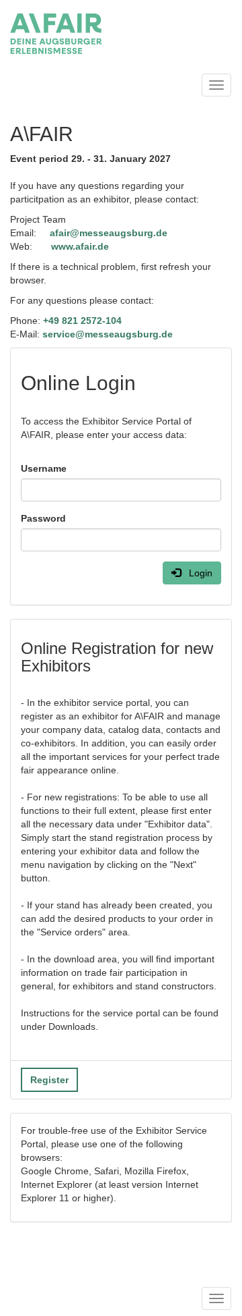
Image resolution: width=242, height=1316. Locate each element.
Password (43, 518)
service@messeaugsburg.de (107, 334)
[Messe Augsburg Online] (56, 33)
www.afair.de (80, 246)
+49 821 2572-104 (82, 320)
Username (44, 468)
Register (49, 1079)
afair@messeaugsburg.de (108, 232)
